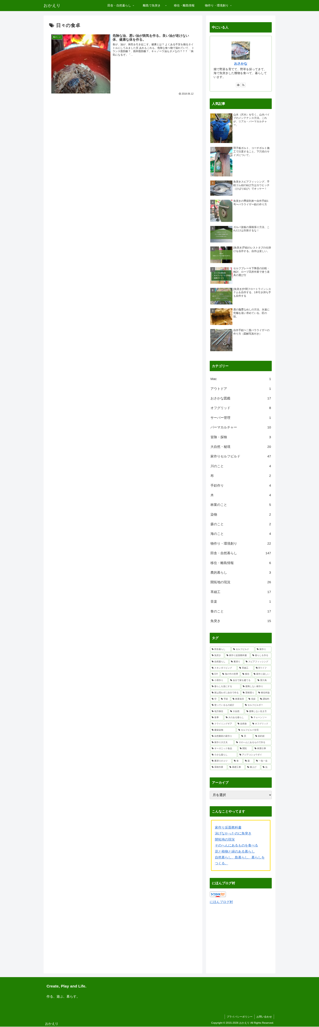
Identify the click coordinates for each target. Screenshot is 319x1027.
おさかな (240, 63)
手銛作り (240, 485)
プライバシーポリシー (240, 1016)
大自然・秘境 (240, 447)
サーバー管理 (240, 418)
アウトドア (240, 389)
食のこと (240, 611)
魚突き (240, 621)
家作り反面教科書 (228, 827)
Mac (240, 379)
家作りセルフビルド (240, 456)
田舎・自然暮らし (240, 553)
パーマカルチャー (240, 427)
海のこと (240, 534)
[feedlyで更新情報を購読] (238, 85)
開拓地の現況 (240, 582)
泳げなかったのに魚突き (233, 833)
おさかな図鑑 (240, 398)
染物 (240, 514)
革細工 (240, 592)
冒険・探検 (240, 437)
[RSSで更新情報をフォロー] (243, 85)
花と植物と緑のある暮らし (235, 851)
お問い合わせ (264, 1016)
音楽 (240, 601)
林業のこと (240, 505)
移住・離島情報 (240, 563)
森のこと (240, 524)
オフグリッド (240, 408)
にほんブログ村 (221, 902)
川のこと (240, 466)
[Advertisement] (123, 128)
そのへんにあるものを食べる (236, 845)
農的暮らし (240, 572)
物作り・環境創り (240, 543)
